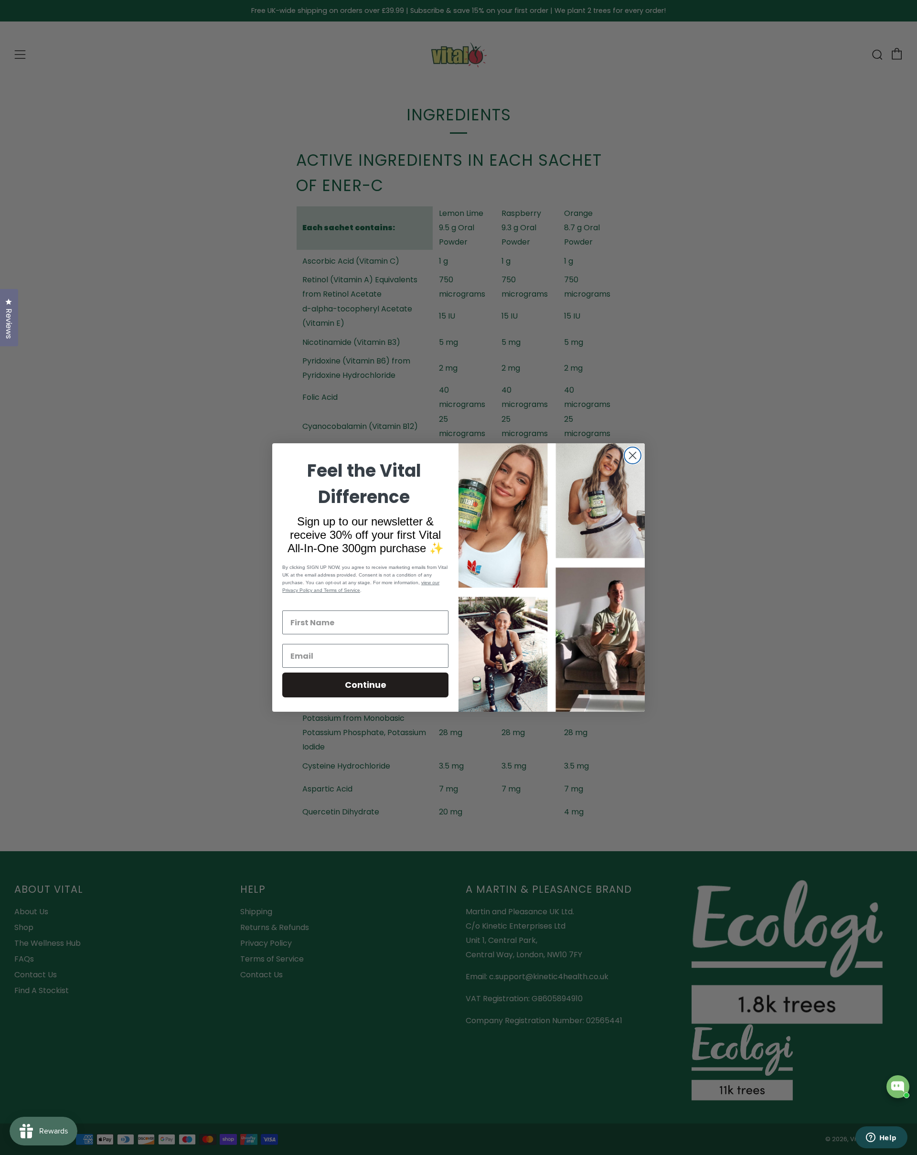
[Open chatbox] (897, 1086)
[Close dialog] (632, 455)
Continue (365, 685)
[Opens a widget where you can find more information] (881, 1138)
